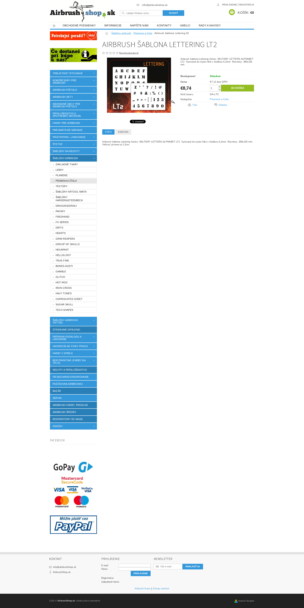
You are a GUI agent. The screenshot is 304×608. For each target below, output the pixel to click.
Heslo (104, 569)
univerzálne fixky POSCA (70, 346)
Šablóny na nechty (66, 151)
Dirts (59, 227)
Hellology (63, 255)
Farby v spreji (63, 353)
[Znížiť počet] (219, 89)
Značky (58, 426)
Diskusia (123, 132)
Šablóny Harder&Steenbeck (69, 199)
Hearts (61, 233)
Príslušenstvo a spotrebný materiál (67, 114)
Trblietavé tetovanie (68, 73)
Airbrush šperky (64, 412)
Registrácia (246, 5)
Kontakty (164, 25)
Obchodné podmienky (79, 25)
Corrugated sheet (69, 299)
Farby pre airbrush (66, 123)
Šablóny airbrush (65, 158)
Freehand (62, 216)
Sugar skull (64, 304)
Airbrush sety (63, 96)
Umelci (185, 25)
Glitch (60, 277)
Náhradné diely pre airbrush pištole (66, 105)
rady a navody (210, 25)
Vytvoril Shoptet (246, 601)
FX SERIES (62, 222)
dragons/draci (66, 205)
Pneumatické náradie (68, 130)
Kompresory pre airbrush (64, 81)
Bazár (57, 391)
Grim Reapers (65, 238)
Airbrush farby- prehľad (70, 405)
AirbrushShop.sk (62, 572)
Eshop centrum (161, 588)
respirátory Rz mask (68, 419)
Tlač (194, 104)
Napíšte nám (139, 25)
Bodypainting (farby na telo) (69, 361)
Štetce (58, 144)
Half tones (64, 293)
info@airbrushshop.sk (64, 567)
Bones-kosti (64, 266)
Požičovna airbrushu (68, 383)
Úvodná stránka (54, 25)
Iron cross (64, 287)
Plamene (62, 175)
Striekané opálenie (66, 329)
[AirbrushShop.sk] (82, 11)
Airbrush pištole (65, 89)
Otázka (223, 104)
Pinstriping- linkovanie (69, 137)
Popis (108, 132)
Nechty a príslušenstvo (70, 369)
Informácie (113, 25)
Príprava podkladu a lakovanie (67, 338)
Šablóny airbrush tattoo (65, 321)
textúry (61, 186)
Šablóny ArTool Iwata (71, 191)
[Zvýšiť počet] (219, 86)
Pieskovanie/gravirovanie (71, 376)
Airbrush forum (142, 588)
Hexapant (62, 249)
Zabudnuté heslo (110, 582)
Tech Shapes (64, 309)
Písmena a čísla (66, 180)
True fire (62, 260)
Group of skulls (68, 244)
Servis (57, 398)
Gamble (61, 271)
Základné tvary (67, 164)
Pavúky (60, 211)
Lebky (60, 169)
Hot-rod (61, 282)
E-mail (104, 565)
